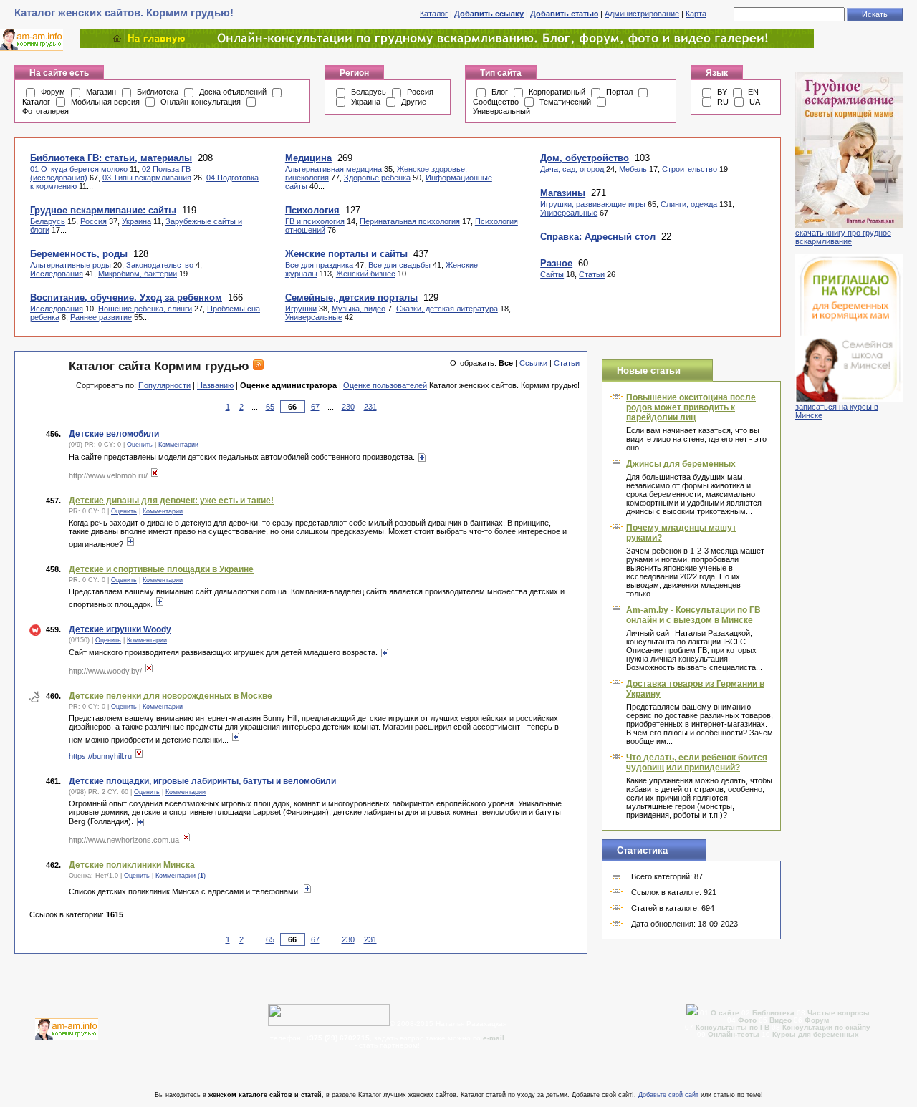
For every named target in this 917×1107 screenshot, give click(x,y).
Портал (619, 91)
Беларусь (368, 91)
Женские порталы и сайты (346, 253)
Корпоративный (557, 91)
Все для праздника (319, 265)
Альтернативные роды (70, 265)
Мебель (633, 169)
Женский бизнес (365, 273)
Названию (215, 385)
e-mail (493, 1038)
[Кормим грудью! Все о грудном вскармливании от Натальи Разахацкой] (447, 45)
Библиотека (157, 91)
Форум (53, 91)
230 (348, 406)
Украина (365, 101)
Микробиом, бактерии (137, 273)
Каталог (434, 13)
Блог (499, 91)
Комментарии (178, 444)
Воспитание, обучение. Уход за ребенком (126, 297)
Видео (780, 1020)
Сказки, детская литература (447, 308)
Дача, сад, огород (572, 169)
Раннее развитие (101, 317)
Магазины (562, 193)
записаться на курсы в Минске (836, 411)
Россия (420, 91)
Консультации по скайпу (826, 1027)
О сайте (726, 1013)
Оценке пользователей (385, 385)
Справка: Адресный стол (598, 236)
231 (370, 406)
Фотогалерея (45, 111)
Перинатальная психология (410, 221)
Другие (413, 101)
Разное (556, 263)
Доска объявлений (233, 91)
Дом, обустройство (584, 158)
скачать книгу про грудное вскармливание (843, 237)
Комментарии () (180, 875)
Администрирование (642, 13)
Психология (312, 210)
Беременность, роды (79, 253)
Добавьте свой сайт (668, 1094)
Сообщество (496, 101)
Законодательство (159, 265)
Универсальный (501, 111)
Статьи (592, 274)
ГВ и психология (315, 221)
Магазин (101, 91)
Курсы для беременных (815, 1034)
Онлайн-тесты (735, 1034)
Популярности (164, 385)
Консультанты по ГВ (734, 1027)
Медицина (308, 158)
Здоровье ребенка (377, 177)
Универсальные (313, 317)
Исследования (56, 273)
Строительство (689, 169)
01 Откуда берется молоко (79, 169)
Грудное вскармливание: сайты (103, 210)
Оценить (140, 444)
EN (753, 91)
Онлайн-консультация (200, 101)
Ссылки (533, 363)
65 (270, 406)
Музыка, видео (358, 308)
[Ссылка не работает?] (155, 475)
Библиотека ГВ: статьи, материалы (111, 158)
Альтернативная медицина (333, 169)
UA (754, 101)
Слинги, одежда (689, 204)
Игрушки (301, 308)
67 (315, 406)
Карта (696, 13)
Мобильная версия (105, 101)
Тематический (565, 101)
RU (723, 101)
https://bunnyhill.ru (100, 756)
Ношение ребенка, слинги (145, 308)
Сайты (552, 274)
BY (722, 91)
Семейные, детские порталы (351, 297)
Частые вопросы (838, 1013)
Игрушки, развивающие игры (592, 204)
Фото (747, 1020)
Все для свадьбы (399, 265)
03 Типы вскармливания (146, 177)
